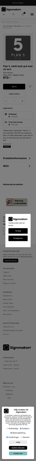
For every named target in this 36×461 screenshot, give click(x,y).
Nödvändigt (13, 428)
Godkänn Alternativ (18, 448)
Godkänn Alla (18, 453)
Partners (26, 437)
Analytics (25, 428)
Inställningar (13, 437)
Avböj (18, 442)
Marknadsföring (18, 433)
